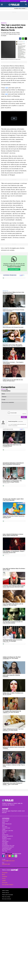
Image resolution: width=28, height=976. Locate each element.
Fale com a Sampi (6, 896)
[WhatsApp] (23, 38)
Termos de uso (5, 892)
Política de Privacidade (7, 894)
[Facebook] (20, 38)
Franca (4, 878)
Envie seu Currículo (6, 898)
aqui (6, 87)
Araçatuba (4, 872)
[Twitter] (26, 38)
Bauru (3, 874)
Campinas (4, 876)
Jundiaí (4, 880)
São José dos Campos (7, 884)
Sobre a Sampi (5, 890)
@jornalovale (8, 853)
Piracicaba (4, 882)
